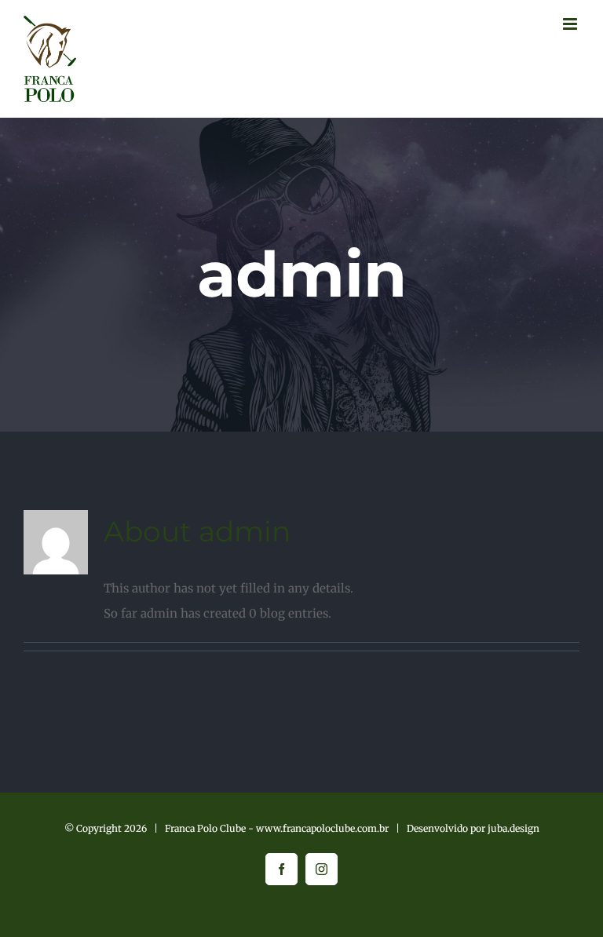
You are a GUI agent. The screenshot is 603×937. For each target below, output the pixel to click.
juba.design (513, 828)
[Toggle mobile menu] (571, 24)
